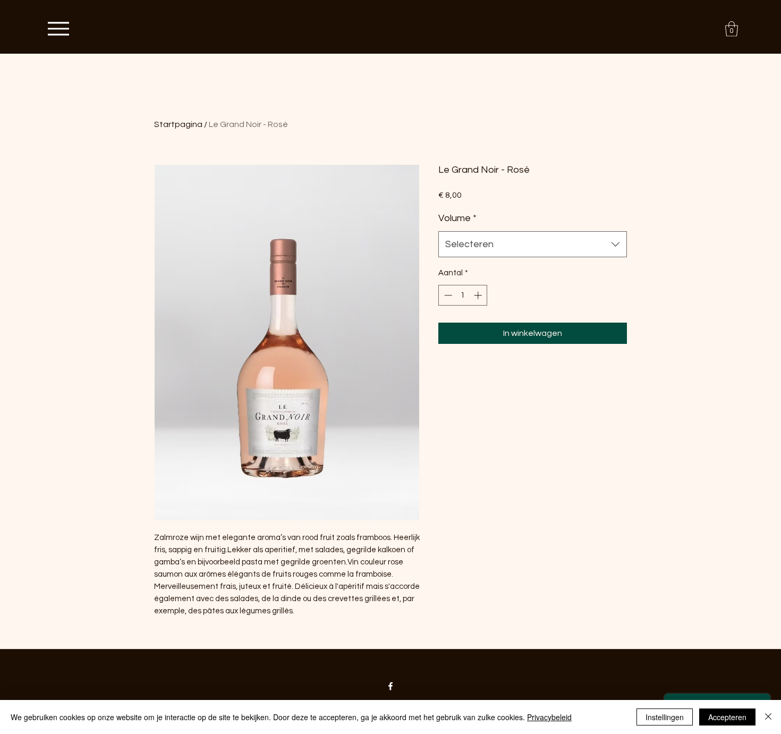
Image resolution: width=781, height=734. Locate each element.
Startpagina (178, 124)
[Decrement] (447, 295)
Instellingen (665, 717)
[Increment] (479, 295)
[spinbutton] (463, 295)
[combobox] (532, 244)
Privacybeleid (549, 717)
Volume (457, 218)
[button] (731, 29)
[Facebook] (390, 686)
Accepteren (727, 717)
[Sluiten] (768, 716)
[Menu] (58, 28)
